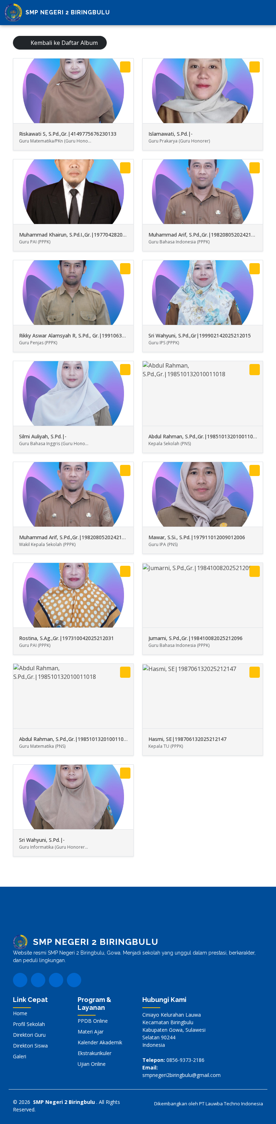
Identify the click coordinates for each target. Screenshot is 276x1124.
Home (20, 1013)
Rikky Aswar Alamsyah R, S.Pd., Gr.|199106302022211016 (86, 335)
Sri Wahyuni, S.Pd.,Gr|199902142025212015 (199, 335)
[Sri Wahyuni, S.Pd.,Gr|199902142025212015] (254, 268)
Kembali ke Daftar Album (63, 43)
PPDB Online (93, 1020)
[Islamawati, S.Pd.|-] (254, 67)
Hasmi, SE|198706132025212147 (187, 739)
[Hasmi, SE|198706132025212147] (254, 672)
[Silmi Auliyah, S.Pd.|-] (125, 369)
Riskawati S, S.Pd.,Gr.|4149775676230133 (67, 133)
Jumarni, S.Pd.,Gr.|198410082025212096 (195, 638)
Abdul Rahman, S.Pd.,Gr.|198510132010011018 (203, 436)
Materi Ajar (91, 1031)
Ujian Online (92, 1064)
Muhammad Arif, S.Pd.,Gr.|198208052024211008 (205, 234)
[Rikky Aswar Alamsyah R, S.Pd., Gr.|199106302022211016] (125, 268)
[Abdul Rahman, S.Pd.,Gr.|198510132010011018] (254, 369)
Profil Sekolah (29, 1024)
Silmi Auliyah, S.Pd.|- (42, 436)
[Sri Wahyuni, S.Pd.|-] (125, 773)
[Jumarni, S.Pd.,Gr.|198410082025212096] (254, 571)
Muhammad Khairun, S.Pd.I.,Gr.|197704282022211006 (82, 234)
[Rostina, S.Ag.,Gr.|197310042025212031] (125, 571)
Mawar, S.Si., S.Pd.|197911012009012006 (196, 537)
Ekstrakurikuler (94, 1053)
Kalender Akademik (100, 1042)
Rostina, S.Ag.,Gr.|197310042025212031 (66, 638)
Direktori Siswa (30, 1045)
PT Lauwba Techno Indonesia (231, 1103)
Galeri (19, 1056)
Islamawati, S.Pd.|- (170, 133)
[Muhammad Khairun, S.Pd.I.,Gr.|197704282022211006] (125, 167)
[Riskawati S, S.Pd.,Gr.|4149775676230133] (125, 67)
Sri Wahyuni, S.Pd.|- (42, 839)
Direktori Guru (29, 1034)
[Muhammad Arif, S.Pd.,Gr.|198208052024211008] (254, 167)
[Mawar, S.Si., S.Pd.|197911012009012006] (254, 470)
